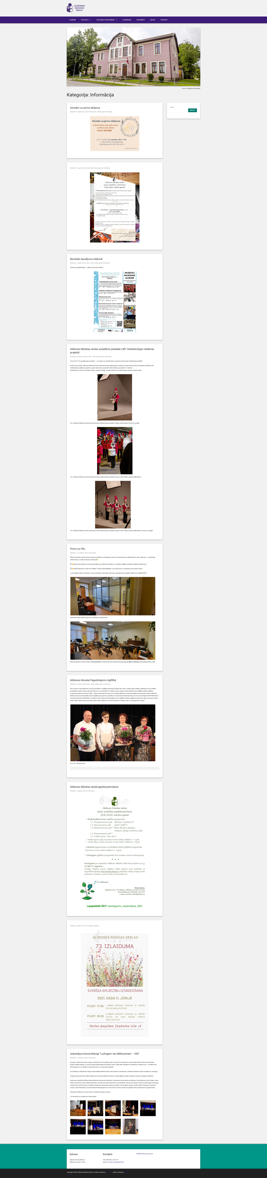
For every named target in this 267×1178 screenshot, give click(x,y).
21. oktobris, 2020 (81, 1058)
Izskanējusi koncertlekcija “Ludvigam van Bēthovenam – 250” (104, 1053)
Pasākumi (96, 926)
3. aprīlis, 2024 (80, 263)
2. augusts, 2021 (81, 791)
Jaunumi (72, 20)
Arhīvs (152, 20)
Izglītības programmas (105, 20)
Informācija (109, 112)
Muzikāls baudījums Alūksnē (86, 259)
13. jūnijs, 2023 (80, 684)
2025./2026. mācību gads (97, 112)
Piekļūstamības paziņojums (144, 1153)
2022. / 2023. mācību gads (95, 684)
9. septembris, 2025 (82, 112)
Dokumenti (141, 20)
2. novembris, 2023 (82, 553)
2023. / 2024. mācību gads (94, 263)
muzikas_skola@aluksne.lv (116, 1162)
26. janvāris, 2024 (81, 356)
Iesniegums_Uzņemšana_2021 (125, 906)
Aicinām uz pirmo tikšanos (85, 107)
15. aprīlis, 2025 (81, 168)
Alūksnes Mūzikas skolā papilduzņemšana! (94, 786)
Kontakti (164, 20)
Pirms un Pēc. (78, 548)
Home (184, 88)
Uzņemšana (126, 20)
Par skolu (85, 20)
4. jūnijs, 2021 (80, 926)
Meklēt (172, 107)
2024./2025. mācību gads (94, 168)
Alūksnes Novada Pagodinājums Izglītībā (93, 680)
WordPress (109, 1172)
